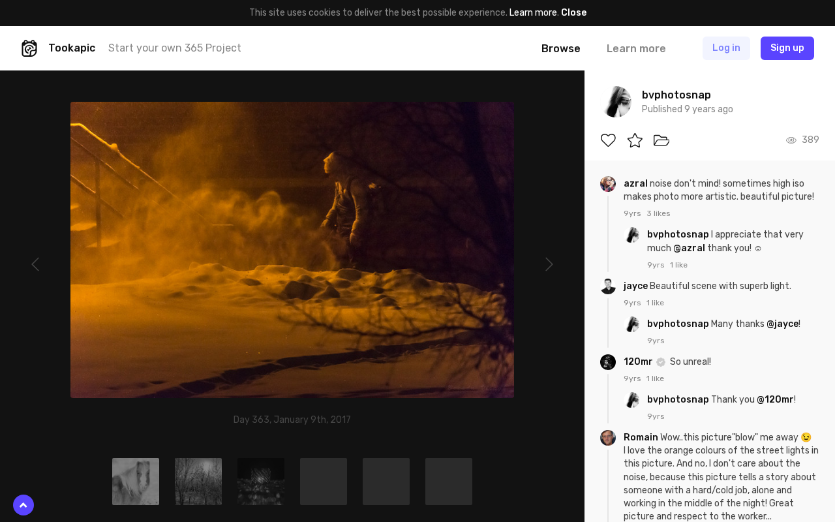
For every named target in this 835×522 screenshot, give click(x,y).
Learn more (533, 12)
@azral (689, 248)
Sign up (787, 48)
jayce (637, 286)
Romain (642, 437)
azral (637, 183)
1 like (679, 264)
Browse (561, 48)
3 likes (658, 213)
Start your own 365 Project (174, 48)
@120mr (775, 399)
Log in (726, 48)
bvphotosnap (679, 234)
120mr (639, 361)
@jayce (782, 324)
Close (573, 12)
